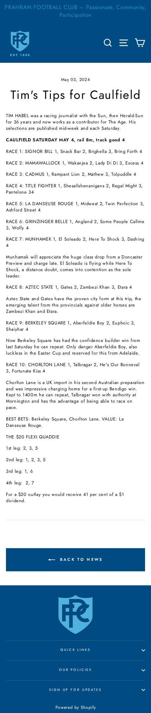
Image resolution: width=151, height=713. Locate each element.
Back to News (80, 559)
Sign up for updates (75, 689)
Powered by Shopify (75, 707)
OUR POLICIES (75, 669)
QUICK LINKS (75, 649)
